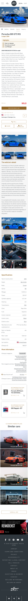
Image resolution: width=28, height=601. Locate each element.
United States (22, 342)
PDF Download (20, 126)
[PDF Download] (19, 598)
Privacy (14, 554)
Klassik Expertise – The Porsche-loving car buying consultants (20, 370)
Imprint (14, 548)
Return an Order (14, 582)
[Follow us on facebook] (5, 540)
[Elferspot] (14, 3)
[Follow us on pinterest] (13, 540)
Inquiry (24, 29)
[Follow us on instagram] (9, 540)
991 (25, 288)
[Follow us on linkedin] (22, 540)
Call (14, 121)
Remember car (15, 108)
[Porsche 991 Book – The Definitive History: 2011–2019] (14, 392)
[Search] (7, 3)
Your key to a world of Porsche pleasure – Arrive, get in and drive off (20, 358)
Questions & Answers (14, 574)
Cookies (14, 577)
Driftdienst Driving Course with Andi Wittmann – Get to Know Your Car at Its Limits (19, 378)
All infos (22, 374)
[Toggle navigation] (2, 3)
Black (24, 318)
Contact (14, 565)
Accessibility (14, 557)
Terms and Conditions (14, 551)
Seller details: (7, 112)
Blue (25, 321)
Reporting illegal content (14, 560)
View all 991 (14, 512)
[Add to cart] (24, 395)
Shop (25, 3)
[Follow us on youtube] (18, 540)
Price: (4, 103)
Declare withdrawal (14, 579)
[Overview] (2, 29)
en (21, 3)
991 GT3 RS (23, 282)
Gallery (7, 29)
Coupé (24, 285)
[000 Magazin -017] (14, 409)
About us (14, 568)
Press (14, 571)
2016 (25, 279)
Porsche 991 (22, 353)
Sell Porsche (14, 563)
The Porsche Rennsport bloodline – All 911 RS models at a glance (20, 365)
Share (8, 126)
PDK (25, 305)
